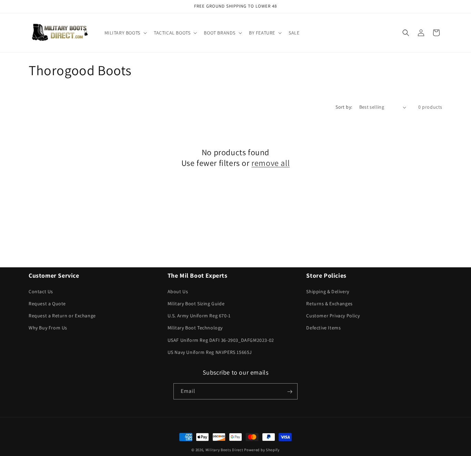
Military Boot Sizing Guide (196, 303)
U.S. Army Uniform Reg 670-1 (199, 315)
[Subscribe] (289, 392)
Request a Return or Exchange (62, 315)
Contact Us (41, 291)
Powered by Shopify (262, 449)
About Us (178, 291)
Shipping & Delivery (327, 291)
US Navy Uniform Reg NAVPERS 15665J (210, 352)
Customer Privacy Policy (333, 315)
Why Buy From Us (48, 328)
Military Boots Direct (224, 449)
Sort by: (343, 107)
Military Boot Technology (195, 328)
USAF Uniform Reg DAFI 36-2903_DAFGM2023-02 (221, 340)
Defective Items (323, 328)
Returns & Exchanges (329, 303)
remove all (270, 163)
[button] (125, 33)
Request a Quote (47, 303)
